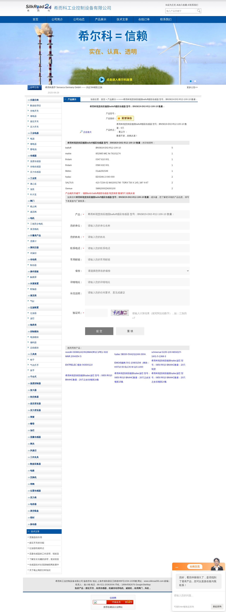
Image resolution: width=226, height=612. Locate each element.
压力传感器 (35, 172)
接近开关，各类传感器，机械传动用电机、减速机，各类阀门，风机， (118, 588)
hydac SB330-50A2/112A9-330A (130, 354)
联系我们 (194, 5)
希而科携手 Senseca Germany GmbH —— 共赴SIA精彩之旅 (73, 87)
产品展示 (100, 19)
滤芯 (32, 318)
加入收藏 (183, 5)
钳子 (32, 360)
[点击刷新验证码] (120, 313)
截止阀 (33, 206)
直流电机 (34, 229)
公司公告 (34, 87)
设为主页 (171, 5)
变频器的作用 (35, 537)
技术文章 (122, 19)
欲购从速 (130, 193)
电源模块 (34, 337)
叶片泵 (33, 194)
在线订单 (144, 19)
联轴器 (33, 289)
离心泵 (33, 184)
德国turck (87, 193)
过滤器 (33, 313)
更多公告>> (192, 87)
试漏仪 (33, 253)
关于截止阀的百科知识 (39, 570)
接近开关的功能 (36, 543)
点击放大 (87, 132)
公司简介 (57, 19)
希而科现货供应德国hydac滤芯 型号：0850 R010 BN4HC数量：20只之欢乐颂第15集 (132, 377)
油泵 (32, 189)
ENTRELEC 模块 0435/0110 (79, 365)
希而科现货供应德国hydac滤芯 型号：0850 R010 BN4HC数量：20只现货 (168, 364)
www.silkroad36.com (154, 581)
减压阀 (33, 212)
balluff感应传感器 (100, 193)
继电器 (33, 116)
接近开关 (34, 121)
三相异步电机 (36, 224)
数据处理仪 (35, 105)
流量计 (33, 241)
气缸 (32, 301)
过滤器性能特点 (36, 548)
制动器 (33, 265)
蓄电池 (33, 149)
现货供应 (113, 193)
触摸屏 (33, 277)
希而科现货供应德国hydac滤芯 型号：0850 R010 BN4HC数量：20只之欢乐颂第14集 (168, 377)
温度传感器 (35, 161)
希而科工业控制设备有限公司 (69, 8)
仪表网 (113, 598)
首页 (35, 19)
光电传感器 (35, 166)
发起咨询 (217, 606)
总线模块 (34, 348)
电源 (32, 139)
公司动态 (79, 19)
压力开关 (34, 127)
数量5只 (122, 193)
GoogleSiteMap (143, 584)
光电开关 (34, 111)
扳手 (32, 370)
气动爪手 (34, 365)
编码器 (33, 342)
